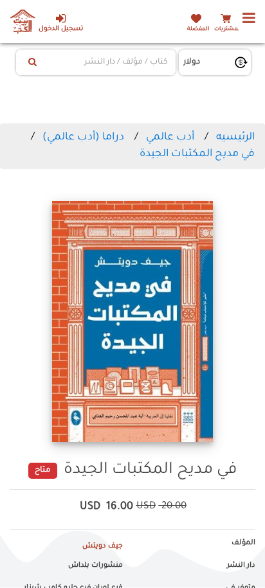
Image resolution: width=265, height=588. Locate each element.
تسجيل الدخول (61, 29)
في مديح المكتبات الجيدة (197, 154)
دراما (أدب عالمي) (83, 137)
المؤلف (243, 543)
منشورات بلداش (95, 565)
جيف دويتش (102, 546)
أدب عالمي (170, 137)
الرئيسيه (235, 137)
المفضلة (198, 29)
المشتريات (227, 29)
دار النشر (241, 565)
